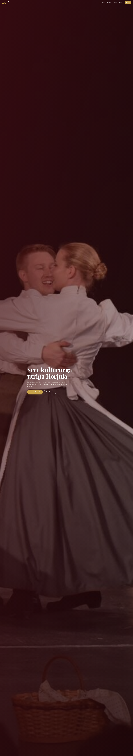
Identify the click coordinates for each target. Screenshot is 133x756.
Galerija (115, 2)
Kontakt (128, 2)
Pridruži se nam (50, 392)
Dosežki (121, 2)
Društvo (103, 2)
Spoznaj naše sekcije (35, 392)
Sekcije (109, 2)
